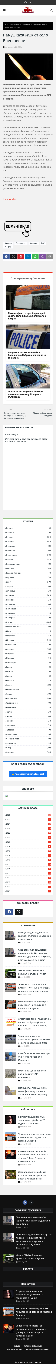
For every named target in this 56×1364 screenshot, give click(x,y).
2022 (28, 833)
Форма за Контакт (15, 1349)
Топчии (28, 721)
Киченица (28, 613)
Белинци (28, 532)
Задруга (28, 586)
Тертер (28, 712)
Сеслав (28, 694)
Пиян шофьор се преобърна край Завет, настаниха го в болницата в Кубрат (27, 316)
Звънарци (28, 591)
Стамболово (28, 707)
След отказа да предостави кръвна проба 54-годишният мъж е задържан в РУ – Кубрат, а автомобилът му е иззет (34, 954)
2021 (28, 837)
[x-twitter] (30, 2)
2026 (28, 815)
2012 (28, 878)
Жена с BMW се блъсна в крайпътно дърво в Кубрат (32, 972)
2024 (28, 824)
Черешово (28, 743)
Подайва (28, 653)
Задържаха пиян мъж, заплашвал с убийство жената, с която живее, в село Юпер (34, 1039)
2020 (28, 842)
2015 (28, 864)
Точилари (28, 725)
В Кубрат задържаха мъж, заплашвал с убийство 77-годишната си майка (32, 1120)
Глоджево (28, 568)
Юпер (28, 748)
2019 (28, 846)
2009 (28, 891)
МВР (43, 243)
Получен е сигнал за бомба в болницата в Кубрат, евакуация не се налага (27, 355)
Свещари (28, 680)
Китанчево (28, 609)
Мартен (28, 631)
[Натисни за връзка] (6, 796)
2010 (28, 887)
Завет (28, 582)
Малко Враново (28, 627)
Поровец (28, 658)
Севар (28, 685)
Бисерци (28, 541)
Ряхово (28, 671)
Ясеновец (28, 752)
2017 (28, 855)
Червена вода (28, 739)
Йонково (28, 600)
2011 (28, 882)
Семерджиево (28, 689)
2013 (28, 873)
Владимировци (28, 564)
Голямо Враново (28, 573)
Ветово (28, 559)
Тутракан (28, 730)
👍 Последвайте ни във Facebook (28, 774)
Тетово (28, 716)
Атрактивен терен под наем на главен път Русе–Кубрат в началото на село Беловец (34, 1022)
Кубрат (28, 622)
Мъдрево (28, 640)
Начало (17, 1346)
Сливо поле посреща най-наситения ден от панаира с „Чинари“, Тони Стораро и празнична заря (33, 1156)
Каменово (28, 604)
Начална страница (13, 24)
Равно (28, 667)
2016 (28, 860)
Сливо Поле (28, 698)
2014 (28, 869)
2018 (28, 851)
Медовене (28, 636)
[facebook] (25, 2)
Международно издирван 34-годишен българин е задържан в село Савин (34, 936)
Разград (8, 247)
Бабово (28, 528)
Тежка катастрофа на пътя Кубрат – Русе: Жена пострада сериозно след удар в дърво (34, 987)
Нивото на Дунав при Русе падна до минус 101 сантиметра (32, 1074)
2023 (28, 828)
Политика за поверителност (38, 1349)
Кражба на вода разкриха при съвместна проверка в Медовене (34, 1056)
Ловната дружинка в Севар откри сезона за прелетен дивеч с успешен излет (32, 1175)
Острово (28, 649)
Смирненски (28, 703)
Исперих (33, 243)
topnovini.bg (9, 199)
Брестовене (21, 243)
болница (26, 24)
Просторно (28, 662)
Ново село (28, 645)
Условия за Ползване (33, 1346)
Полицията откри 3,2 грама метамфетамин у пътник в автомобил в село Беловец (32, 1091)
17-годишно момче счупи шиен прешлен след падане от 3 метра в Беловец (34, 1137)
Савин (28, 676)
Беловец (28, 537)
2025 (28, 819)
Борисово (28, 550)
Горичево (28, 577)
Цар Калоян (28, 734)
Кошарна (28, 618)
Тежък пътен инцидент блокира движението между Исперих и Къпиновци (25, 394)
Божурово (28, 546)
